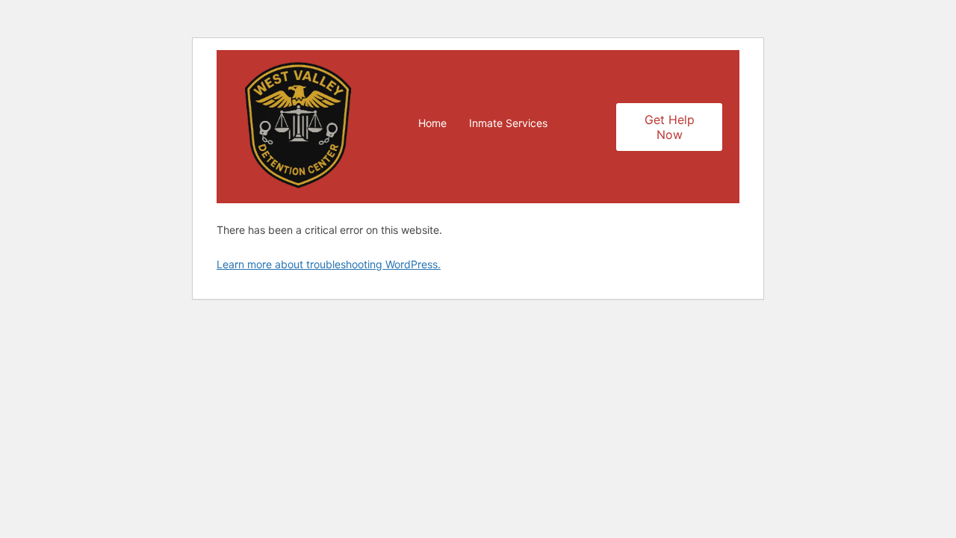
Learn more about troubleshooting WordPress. (329, 264)
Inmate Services (508, 123)
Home (432, 123)
